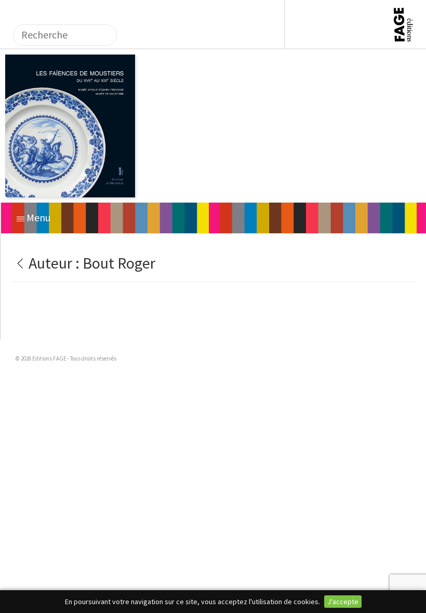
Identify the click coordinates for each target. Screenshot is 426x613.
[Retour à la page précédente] (18, 263)
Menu (37, 217)
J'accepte (342, 601)
